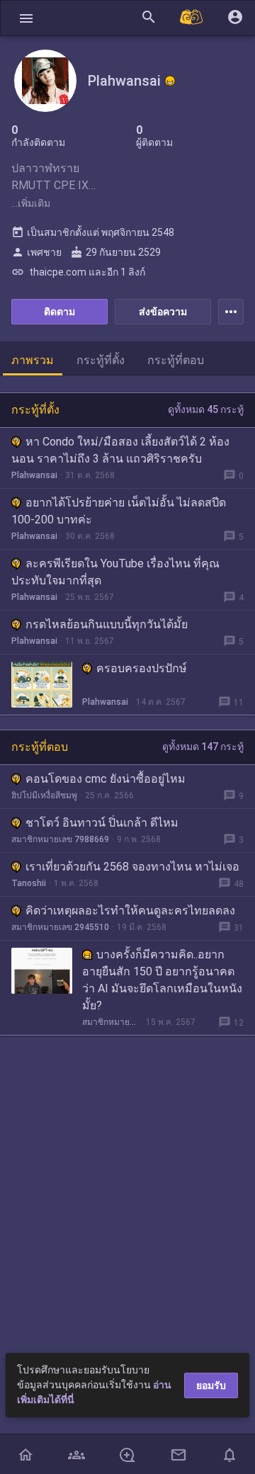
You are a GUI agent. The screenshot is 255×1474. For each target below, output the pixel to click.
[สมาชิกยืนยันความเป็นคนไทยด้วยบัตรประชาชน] (170, 80)
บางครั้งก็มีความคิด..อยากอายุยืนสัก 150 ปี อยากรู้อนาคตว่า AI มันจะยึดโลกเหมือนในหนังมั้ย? (162, 980)
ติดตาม (59, 311)
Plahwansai (34, 475)
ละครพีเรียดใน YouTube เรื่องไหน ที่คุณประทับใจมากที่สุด (115, 572)
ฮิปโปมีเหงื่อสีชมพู (44, 795)
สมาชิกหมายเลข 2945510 (60, 927)
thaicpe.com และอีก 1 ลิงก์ (78, 272)
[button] (26, 18)
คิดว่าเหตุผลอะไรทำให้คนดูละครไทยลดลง (130, 910)
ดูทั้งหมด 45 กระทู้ (206, 409)
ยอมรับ (211, 1385)
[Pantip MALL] (192, 18)
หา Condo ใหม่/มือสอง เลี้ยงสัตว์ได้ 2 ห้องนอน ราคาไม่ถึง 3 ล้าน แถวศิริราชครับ (120, 450)
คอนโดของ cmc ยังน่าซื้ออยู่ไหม (106, 779)
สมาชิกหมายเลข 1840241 (110, 1022)
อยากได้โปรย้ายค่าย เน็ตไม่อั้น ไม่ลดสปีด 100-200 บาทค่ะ (118, 511)
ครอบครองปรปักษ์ (141, 668)
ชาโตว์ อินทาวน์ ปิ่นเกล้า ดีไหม (102, 822)
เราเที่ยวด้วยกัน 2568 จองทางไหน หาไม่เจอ (132, 866)
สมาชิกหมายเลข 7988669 (60, 839)
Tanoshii (28, 883)
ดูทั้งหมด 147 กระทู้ (203, 747)
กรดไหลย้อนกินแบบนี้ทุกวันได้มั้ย (107, 624)
